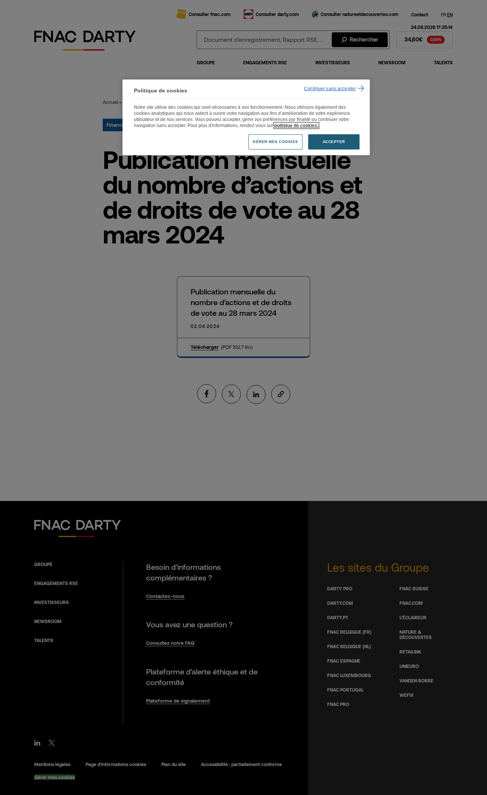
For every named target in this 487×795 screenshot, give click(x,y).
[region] (246, 117)
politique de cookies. (296, 125)
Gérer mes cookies (275, 142)
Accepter (334, 142)
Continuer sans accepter (330, 88)
